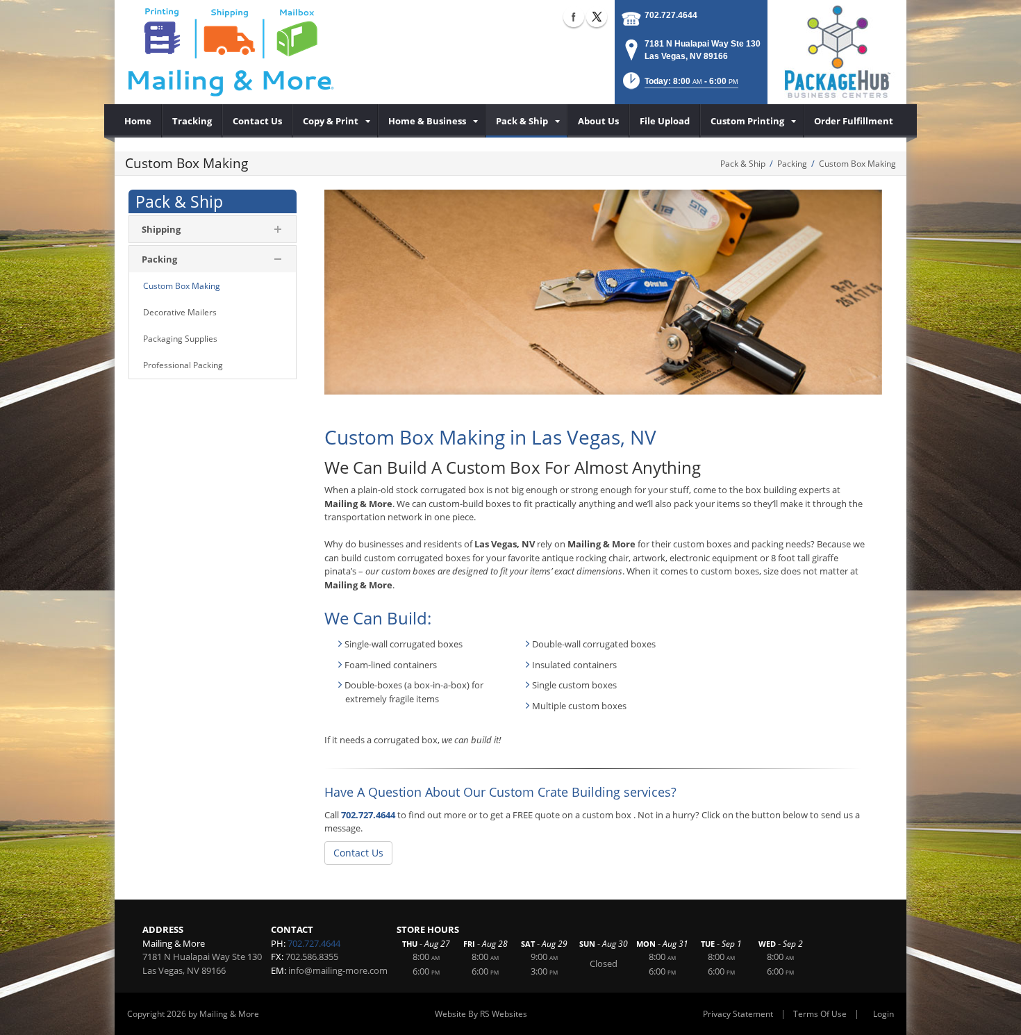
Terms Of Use (820, 1014)
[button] (679, 85)
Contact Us (358, 852)
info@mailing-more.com (338, 970)
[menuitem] (138, 121)
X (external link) (596, 16)
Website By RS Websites (481, 1014)
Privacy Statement (738, 1014)
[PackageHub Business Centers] (836, 50)
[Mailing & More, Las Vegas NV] (230, 52)
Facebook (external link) (573, 16)
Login (883, 1014)
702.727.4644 (671, 15)
